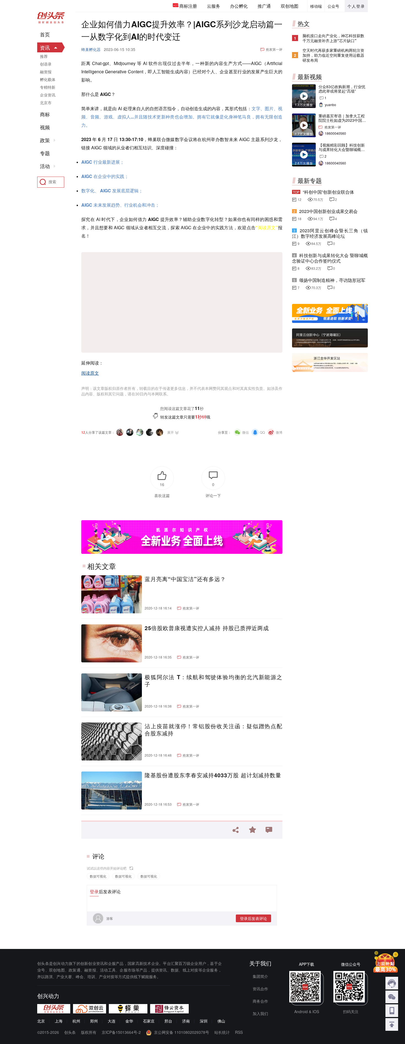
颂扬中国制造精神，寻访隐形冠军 (332, 280)
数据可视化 (98, 876)
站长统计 (222, 1032)
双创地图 (289, 6)
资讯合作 (260, 988)
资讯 (45, 47)
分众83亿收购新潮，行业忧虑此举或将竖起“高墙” (341, 89)
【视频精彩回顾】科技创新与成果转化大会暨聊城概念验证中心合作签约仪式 (341, 149)
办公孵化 (239, 6)
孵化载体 (47, 79)
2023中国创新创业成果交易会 (328, 211)
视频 (45, 127)
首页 (45, 34)
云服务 (213, 6)
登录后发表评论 (253, 918)
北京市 (46, 102)
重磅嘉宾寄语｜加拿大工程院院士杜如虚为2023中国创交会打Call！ (342, 120)
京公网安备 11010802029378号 (181, 1032)
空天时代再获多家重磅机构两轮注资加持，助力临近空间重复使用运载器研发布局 (333, 55)
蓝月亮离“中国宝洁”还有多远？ (185, 578)
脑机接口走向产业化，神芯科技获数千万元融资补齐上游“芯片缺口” (333, 38)
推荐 (44, 56)
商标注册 (188, 6)
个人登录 (356, 6)
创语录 (46, 64)
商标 (45, 114)
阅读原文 (90, 373)
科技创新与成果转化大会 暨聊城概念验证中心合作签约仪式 (330, 258)
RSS (239, 1032)
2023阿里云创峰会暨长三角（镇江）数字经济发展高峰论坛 (330, 233)
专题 (45, 153)
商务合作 (260, 1001)
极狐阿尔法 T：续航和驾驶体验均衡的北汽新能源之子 (213, 680)
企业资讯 (47, 95)
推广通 (264, 6)
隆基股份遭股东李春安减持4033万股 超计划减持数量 (213, 775)
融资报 (46, 71)
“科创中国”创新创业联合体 (328, 192)
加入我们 (260, 1013)
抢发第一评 (274, 49)
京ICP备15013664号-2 (121, 1032)
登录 (94, 891)
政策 (45, 140)
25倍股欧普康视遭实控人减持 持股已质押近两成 (207, 628)
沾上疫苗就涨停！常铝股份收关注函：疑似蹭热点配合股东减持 (213, 729)
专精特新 (47, 87)
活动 (45, 166)
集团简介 (260, 976)
